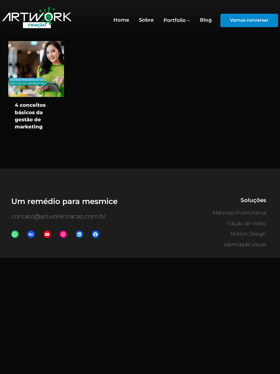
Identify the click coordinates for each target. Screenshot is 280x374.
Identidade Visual (245, 244)
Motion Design (248, 234)
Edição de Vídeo (246, 223)
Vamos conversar (249, 20)
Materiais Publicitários (239, 213)
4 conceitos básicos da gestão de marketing (30, 116)
